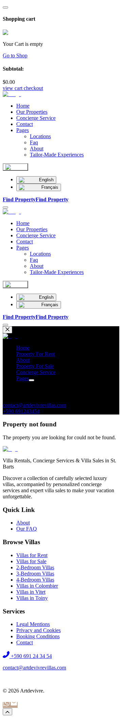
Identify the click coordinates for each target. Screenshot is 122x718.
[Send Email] (14, 705)
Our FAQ (26, 529)
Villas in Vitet (30, 592)
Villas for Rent (31, 555)
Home (22, 106)
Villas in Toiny (32, 598)
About (23, 360)
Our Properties (31, 112)
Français (49, 187)
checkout (33, 88)
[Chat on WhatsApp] (6, 705)
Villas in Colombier (37, 586)
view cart (12, 88)
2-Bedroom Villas (35, 567)
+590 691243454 (21, 411)
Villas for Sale (31, 561)
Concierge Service (36, 118)
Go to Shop (15, 55)
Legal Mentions (33, 624)
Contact (24, 124)
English (46, 179)
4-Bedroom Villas (35, 580)
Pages (22, 130)
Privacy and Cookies (38, 630)
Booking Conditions (38, 636)
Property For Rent (35, 354)
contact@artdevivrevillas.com (34, 405)
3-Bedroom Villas (35, 573)
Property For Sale (35, 366)
